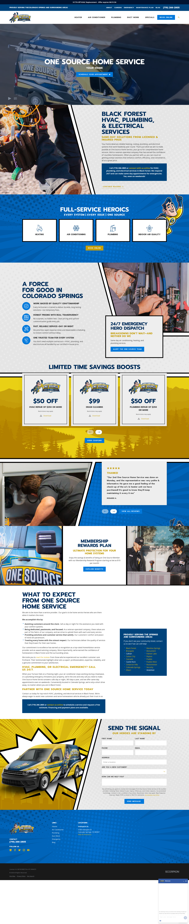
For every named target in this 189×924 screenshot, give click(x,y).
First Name (107, 739)
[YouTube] (28, 850)
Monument (151, 651)
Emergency (129, 7)
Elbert (128, 670)
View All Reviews (131, 511)
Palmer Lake (151, 653)
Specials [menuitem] (149, 17)
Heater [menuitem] (78, 17)
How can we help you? (113, 777)
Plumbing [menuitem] (116, 17)
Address (106, 758)
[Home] (20, 17)
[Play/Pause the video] (10, 99)
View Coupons (94, 440)
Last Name (140, 739)
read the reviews (43, 657)
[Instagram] (24, 850)
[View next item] (98, 432)
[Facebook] (15, 850)
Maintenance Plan (144, 7)
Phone (105, 748)
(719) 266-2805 (171, 7)
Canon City (130, 656)
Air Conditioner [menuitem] (96, 17)
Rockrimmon (151, 664)
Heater (54, 826)
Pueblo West (151, 662)
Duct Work (56, 836)
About (109, 7)
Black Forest (131, 648)
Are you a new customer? (114, 767)
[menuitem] (12, 876)
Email (137, 748)
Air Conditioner (58, 829)
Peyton (149, 656)
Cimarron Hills (132, 664)
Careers (118, 7)
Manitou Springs (153, 648)
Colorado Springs (133, 667)
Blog (158, 7)
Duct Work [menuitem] (133, 17)
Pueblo (149, 659)
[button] (15, 99)
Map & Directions (84, 834)
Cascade (129, 659)
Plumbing (55, 833)
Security (149, 667)
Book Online (166, 17)
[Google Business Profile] (10, 850)
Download (47, 416)
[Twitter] (19, 850)
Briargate (130, 651)
